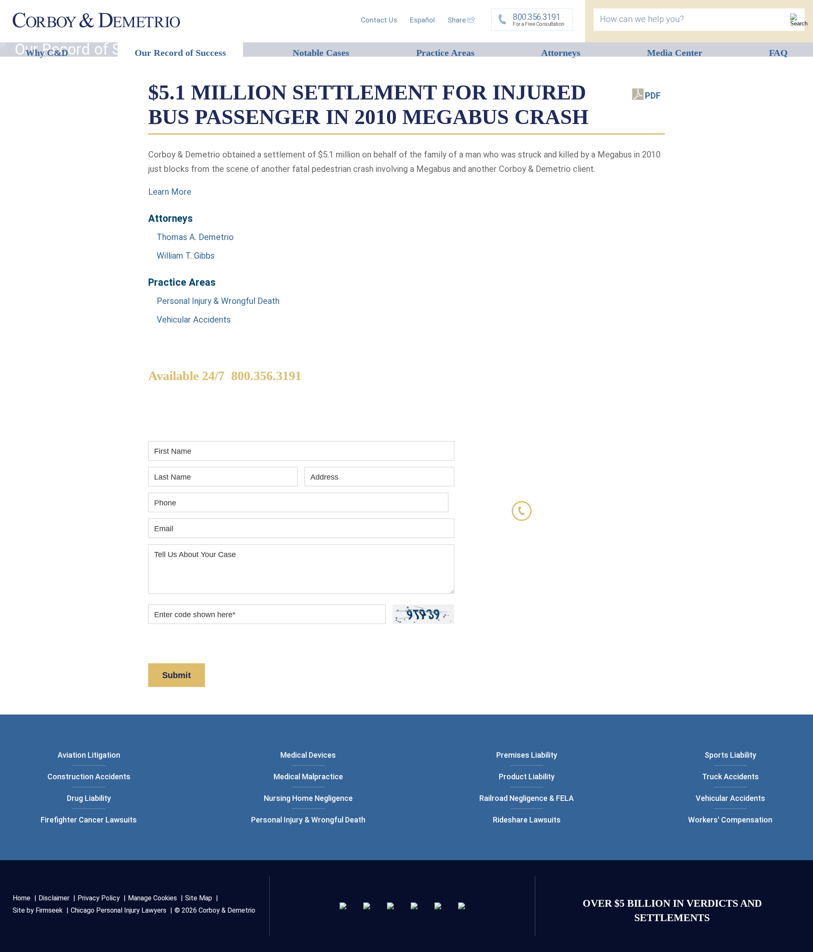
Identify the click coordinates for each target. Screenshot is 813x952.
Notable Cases (321, 53)
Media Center (674, 53)
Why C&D (46, 53)
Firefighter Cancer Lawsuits (89, 819)
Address (324, 477)
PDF (653, 96)
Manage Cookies (152, 898)
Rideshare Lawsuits (527, 819)
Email (163, 528)
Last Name (172, 477)
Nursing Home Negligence (308, 798)
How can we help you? (642, 19)
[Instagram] (414, 906)
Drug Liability (89, 798)
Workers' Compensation (730, 819)
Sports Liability (730, 755)
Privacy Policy (98, 898)
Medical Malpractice (308, 776)
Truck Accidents (730, 776)
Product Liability (527, 776)
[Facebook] (437, 906)
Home (21, 898)
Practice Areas (445, 53)
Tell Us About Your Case (195, 554)
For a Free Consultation (538, 19)
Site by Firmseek (38, 910)
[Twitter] (390, 906)
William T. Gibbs (186, 256)
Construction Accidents (88, 776)
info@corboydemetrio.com (598, 578)
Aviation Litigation (89, 755)
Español (422, 20)
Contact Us (379, 20)
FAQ (778, 53)
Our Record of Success (180, 53)
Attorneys (561, 53)
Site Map (198, 898)
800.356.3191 (266, 376)
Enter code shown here (194, 614)
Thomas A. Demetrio (195, 237)
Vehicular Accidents (194, 320)
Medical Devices (308, 755)
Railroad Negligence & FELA (526, 798)
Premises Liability (526, 755)
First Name (172, 451)
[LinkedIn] (366, 906)
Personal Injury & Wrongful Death (218, 301)
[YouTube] (461, 906)
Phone (165, 503)
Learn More (169, 192)
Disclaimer (202, 649)
